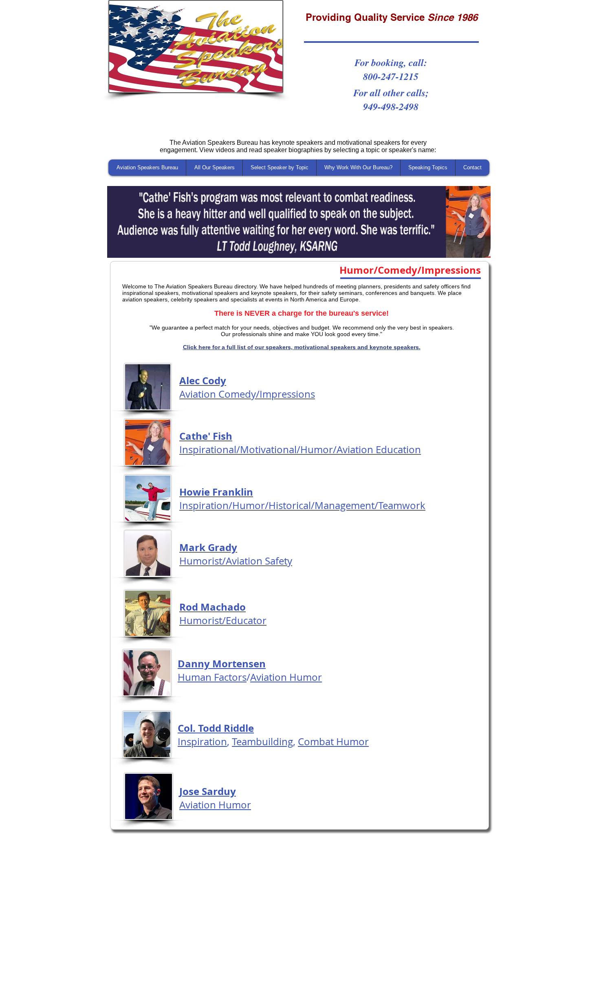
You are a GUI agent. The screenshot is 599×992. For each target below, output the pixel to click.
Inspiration (202, 741)
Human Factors (212, 677)
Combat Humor (333, 741)
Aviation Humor (286, 677)
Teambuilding (262, 741)
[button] (299, 222)
